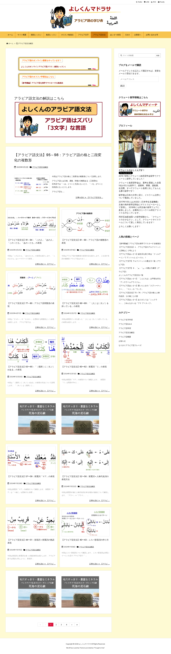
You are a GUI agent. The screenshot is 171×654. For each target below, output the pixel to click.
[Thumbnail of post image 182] (86, 222)
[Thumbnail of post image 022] (32, 522)
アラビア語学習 (125, 328)
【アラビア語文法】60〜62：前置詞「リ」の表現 (84, 366)
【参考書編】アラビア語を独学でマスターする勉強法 (140, 243)
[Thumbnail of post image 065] (86, 459)
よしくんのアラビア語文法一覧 (131, 275)
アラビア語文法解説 (40, 167)
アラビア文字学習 (126, 320)
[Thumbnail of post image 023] (32, 349)
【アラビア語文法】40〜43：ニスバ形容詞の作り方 (85, 540)
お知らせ (122, 341)
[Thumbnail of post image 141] (32, 222)
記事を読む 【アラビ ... (45, 264)
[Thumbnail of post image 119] (86, 349)
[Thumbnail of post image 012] (32, 286)
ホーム (10, 43)
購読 (122, 86)
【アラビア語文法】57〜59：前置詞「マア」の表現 (31, 476)
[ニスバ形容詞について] (86, 522)
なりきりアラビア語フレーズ (130, 345)
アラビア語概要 (125, 337)
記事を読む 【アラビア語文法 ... (89, 197)
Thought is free (99, 648)
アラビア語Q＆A (125, 324)
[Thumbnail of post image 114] (86, 286)
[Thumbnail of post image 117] (32, 459)
